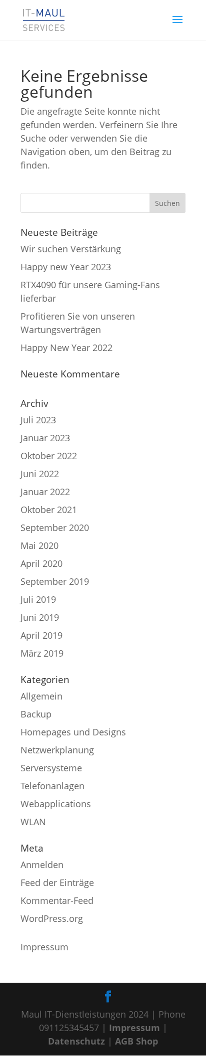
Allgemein (41, 696)
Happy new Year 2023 (65, 267)
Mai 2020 (39, 545)
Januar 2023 (45, 438)
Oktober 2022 (48, 456)
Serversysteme (51, 768)
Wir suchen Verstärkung (70, 249)
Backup (36, 714)
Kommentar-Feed (57, 900)
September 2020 (54, 527)
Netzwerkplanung (57, 750)
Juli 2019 (38, 599)
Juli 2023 (38, 420)
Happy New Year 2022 (66, 347)
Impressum (44, 947)
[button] (178, 26)
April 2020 (41, 563)
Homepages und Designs (73, 732)
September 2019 (54, 581)
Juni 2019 (39, 617)
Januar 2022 (45, 492)
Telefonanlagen (52, 786)
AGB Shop (136, 1041)
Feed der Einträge (57, 882)
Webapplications (55, 804)
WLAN (33, 822)
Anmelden (42, 865)
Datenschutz (76, 1041)
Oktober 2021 (48, 510)
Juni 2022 (39, 474)
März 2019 (42, 653)
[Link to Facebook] (108, 997)
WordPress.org (51, 918)
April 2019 (41, 635)
